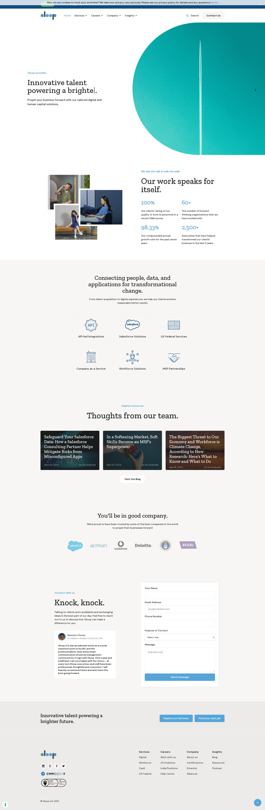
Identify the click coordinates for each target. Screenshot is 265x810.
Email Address (153, 602)
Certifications (195, 762)
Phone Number (153, 616)
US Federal (145, 773)
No (216, 2)
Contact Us (214, 15)
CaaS (142, 768)
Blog (214, 757)
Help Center (168, 773)
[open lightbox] (68, 192)
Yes (212, 2)
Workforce (145, 762)
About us (192, 757)
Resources (218, 762)
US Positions (168, 762)
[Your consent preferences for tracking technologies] (5, 805)
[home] (48, 15)
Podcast (217, 768)
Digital (142, 757)
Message (150, 644)
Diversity (192, 768)
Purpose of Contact (156, 630)
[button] (81, 15)
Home (67, 15)
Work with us (168, 757)
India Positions (169, 768)
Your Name (151, 588)
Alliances (192, 773)
